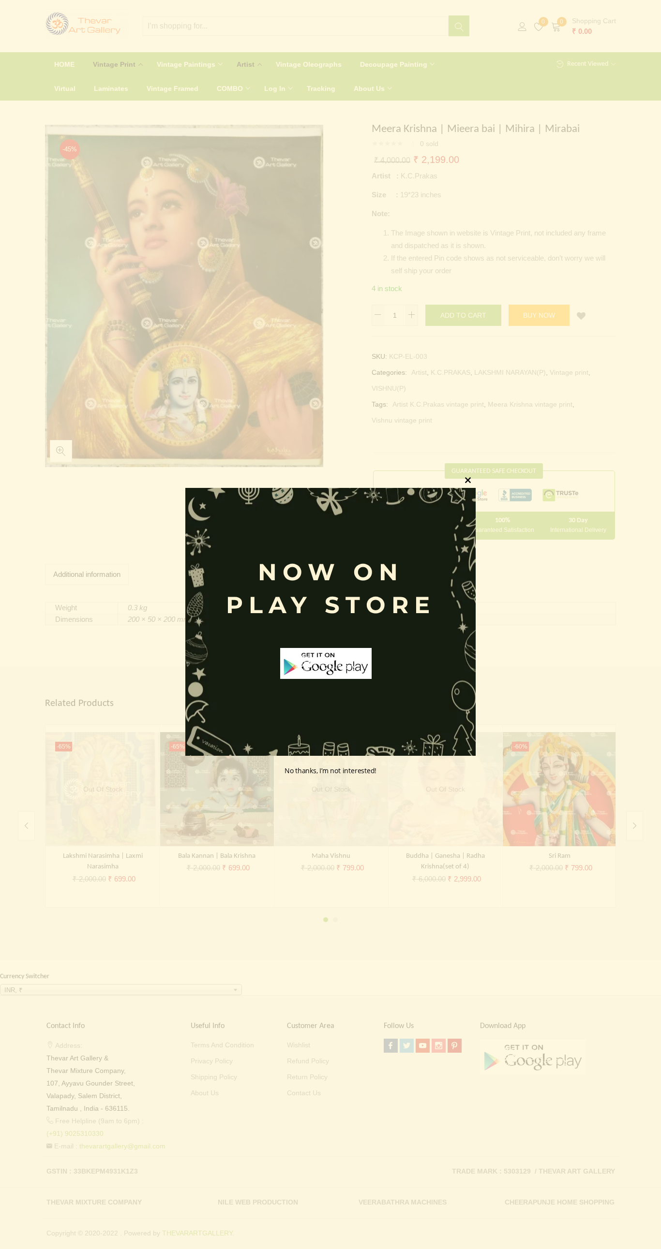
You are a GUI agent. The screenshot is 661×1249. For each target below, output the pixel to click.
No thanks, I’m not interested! (330, 771)
